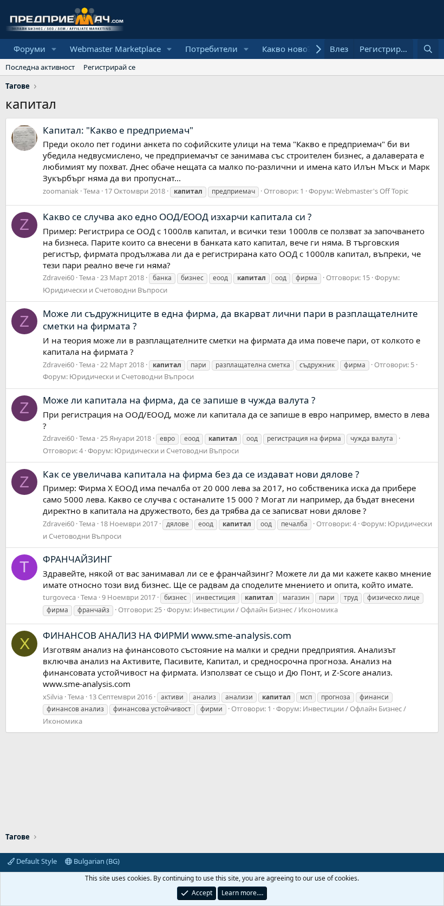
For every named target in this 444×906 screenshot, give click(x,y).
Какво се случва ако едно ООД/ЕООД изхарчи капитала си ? (177, 216)
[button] (54, 49)
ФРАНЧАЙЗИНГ (77, 559)
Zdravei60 (58, 277)
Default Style (36, 861)
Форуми (29, 48)
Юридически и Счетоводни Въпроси (105, 290)
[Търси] (428, 49)
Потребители (211, 48)
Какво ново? (286, 48)
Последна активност (40, 67)
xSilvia (53, 697)
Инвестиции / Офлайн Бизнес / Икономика (265, 609)
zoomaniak (61, 191)
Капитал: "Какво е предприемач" (118, 130)
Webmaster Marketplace (115, 48)
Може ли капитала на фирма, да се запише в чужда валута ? (179, 400)
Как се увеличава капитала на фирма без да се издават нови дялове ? (201, 474)
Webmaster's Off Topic (371, 191)
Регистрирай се (109, 67)
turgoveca (59, 597)
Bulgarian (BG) (96, 861)
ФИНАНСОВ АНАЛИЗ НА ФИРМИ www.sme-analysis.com (167, 635)
